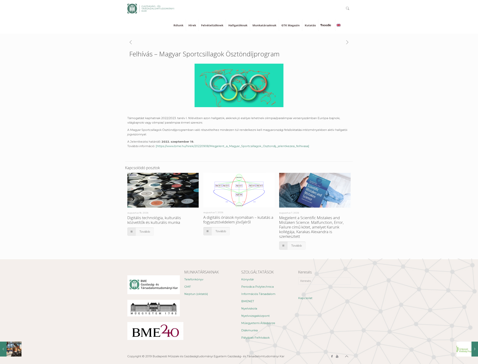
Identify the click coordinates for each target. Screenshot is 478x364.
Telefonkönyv (193, 279)
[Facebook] (332, 356)
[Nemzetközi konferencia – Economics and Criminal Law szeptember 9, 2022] (10, 349)
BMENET (247, 301)
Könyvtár (247, 279)
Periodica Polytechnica (257, 286)
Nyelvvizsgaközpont (255, 316)
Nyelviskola (249, 308)
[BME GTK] (150, 8)
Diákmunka (249, 330)
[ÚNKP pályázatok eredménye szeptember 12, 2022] (467, 349)
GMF (187, 286)
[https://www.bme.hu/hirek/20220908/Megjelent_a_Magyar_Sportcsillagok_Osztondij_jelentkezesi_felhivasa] (232, 146)
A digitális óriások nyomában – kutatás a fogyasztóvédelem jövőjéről (238, 220)
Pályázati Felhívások (255, 337)
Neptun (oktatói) (196, 294)
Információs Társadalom (258, 294)
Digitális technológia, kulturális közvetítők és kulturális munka (154, 220)
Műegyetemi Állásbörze (258, 323)
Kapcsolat (305, 298)
